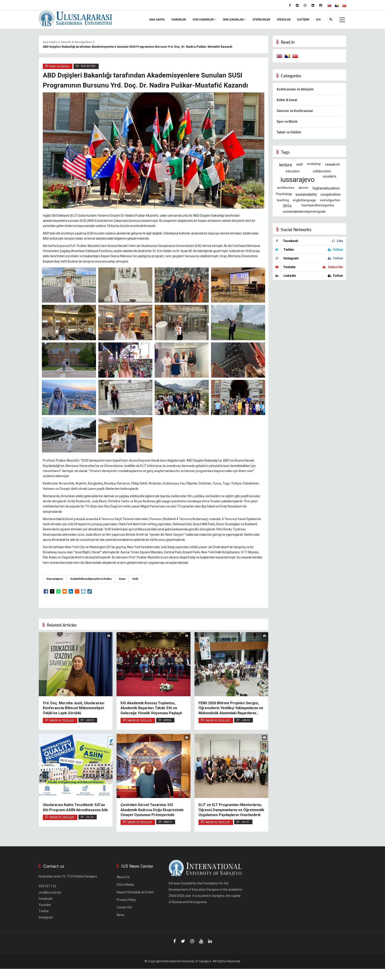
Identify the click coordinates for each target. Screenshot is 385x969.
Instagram (46, 917)
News (121, 915)
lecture (285, 164)
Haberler (178, 19)
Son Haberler (203, 19)
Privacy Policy (126, 900)
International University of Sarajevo (186, 961)
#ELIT (135, 578)
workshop (314, 164)
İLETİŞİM (303, 19)
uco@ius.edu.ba (50, 892)
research (332, 164)
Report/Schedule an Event (135, 892)
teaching (283, 200)
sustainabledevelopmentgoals (304, 211)
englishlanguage (304, 200)
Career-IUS (124, 907)
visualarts (329, 176)
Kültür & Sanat (287, 100)
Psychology (284, 194)
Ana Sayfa (157, 19)
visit (299, 164)
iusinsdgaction (330, 200)
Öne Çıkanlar (233, 19)
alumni (303, 187)
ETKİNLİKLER (261, 19)
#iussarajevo (54, 578)
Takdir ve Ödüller (61, 720)
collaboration (322, 171)
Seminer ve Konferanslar (295, 111)
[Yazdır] (83, 591)
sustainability (306, 194)
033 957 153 (47, 886)
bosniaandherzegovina (318, 205)
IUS (318, 19)
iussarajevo (298, 179)
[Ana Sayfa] (75, 18)
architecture (285, 187)
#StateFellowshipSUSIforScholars (91, 578)
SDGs (287, 206)
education (293, 171)
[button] (89, 591)
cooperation (330, 194)
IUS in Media (125, 884)
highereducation (326, 188)
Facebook (45, 898)
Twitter (44, 911)
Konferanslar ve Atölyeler (295, 89)
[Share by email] (64, 591)
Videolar (284, 19)
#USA (122, 578)
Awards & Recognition (76, 42)
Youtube (45, 905)
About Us (123, 877)
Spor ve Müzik (287, 121)
